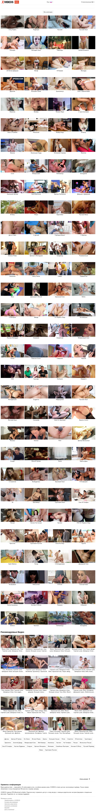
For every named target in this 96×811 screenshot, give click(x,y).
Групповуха (88, 739)
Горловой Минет (60, 235)
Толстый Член (83, 584)
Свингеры (60, 50)
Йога (12, 297)
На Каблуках (83, 317)
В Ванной (84, 605)
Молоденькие (12, 399)
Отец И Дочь (12, 29)
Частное (36, 625)
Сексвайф (36, 420)
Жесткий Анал (12, 420)
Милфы (36, 112)
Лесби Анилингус (12, 605)
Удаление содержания (10, 805)
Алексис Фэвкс (12, 255)
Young (36, 564)
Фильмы (12, 440)
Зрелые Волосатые (84, 440)
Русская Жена (83, 214)
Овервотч (84, 379)
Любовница (59, 173)
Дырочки (12, 91)
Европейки (60, 214)
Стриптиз (70, 739)
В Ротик (60, 584)
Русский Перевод (88, 746)
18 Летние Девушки (12, 70)
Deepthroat (60, 338)
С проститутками (83, 112)
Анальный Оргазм (12, 194)
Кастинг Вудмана (19, 746)
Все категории (48, 12)
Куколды (36, 379)
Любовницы (59, 625)
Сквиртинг (60, 358)
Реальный (36, 132)
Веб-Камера (42, 742)
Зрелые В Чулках (16, 739)
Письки (12, 523)
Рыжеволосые (83, 255)
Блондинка (83, 625)
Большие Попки (36, 91)
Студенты (36, 399)
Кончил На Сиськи (36, 523)
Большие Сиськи (54, 739)
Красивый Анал (60, 481)
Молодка (83, 70)
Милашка (51, 746)
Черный (83, 358)
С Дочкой (36, 235)
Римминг (60, 605)
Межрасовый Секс (83, 338)
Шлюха (12, 625)
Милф (36, 70)
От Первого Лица (60, 317)
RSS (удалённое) (9, 809)
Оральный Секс (60, 297)
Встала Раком (36, 739)
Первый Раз (83, 276)
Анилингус (51, 742)
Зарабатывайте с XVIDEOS (12, 800)
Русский (59, 29)
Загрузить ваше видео (10, 804)
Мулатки (83, 153)
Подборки (36, 29)
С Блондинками (60, 564)
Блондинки (83, 173)
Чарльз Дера (83, 461)
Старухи (29, 746)
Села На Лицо (60, 543)
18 (12, 502)
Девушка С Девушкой (83, 194)
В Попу (12, 214)
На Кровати (12, 584)
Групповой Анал (60, 502)
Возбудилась (36, 481)
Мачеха (12, 153)
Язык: (48, 2)
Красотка (12, 543)
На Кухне (60, 379)
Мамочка (12, 112)
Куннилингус (60, 91)
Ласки (60, 461)
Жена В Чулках (36, 461)
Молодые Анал (36, 50)
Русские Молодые (12, 338)
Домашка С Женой (36, 297)
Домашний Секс (83, 564)
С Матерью (12, 317)
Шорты (45, 739)
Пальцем (12, 50)
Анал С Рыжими (12, 132)
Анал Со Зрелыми (59, 420)
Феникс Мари (60, 112)
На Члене (27, 739)
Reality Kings (60, 132)
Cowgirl (12, 461)
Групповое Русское (36, 543)
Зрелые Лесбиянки (60, 194)
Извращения (60, 399)
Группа (83, 543)
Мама (41, 750)
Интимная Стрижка (60, 153)
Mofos (83, 297)
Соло (12, 173)
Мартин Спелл (83, 420)
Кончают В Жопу (36, 605)
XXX (12, 379)
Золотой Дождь (17, 742)
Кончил (36, 440)
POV (59, 440)
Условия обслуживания (11, 802)
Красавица (36, 502)
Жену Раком (36, 276)
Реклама (6, 807)
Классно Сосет (36, 358)
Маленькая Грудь (36, 153)
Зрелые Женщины (40, 746)
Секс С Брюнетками (83, 91)
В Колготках (78, 739)
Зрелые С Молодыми (36, 255)
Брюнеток (8, 742)
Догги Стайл (12, 235)
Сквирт (60, 276)
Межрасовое (36, 173)
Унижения (36, 338)
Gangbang (60, 255)
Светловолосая (36, 194)
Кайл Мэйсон (12, 564)
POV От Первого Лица (83, 523)
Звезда (36, 317)
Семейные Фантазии (62, 746)
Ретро (36, 214)
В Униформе (83, 481)
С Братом (84, 235)
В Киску (83, 132)
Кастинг (60, 523)
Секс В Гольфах (83, 502)
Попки (12, 358)
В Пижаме (60, 70)
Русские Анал (83, 399)
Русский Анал (83, 29)
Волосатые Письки (85, 742)
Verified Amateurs (83, 50)
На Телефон (67, 742)
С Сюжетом (12, 481)
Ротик (63, 739)
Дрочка (6, 739)
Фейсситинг (36, 584)
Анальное (12, 276)
